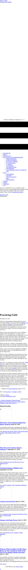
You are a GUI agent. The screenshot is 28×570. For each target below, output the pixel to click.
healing (10, 432)
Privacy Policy (19, 566)
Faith (4, 396)
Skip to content (3, 0)
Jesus (18, 462)
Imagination (9, 396)
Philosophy (24, 485)
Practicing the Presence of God (19, 514)
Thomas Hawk (8, 391)
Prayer (14, 396)
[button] (0, 569)
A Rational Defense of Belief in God (11, 468)
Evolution (9, 485)
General (7, 395)
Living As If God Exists (7, 501)
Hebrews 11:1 (24, 322)
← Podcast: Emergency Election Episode (10, 400)
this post (10, 324)
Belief (4, 485)
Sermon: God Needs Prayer (9, 520)
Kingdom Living (7, 514)
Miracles (14, 432)
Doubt (15, 431)
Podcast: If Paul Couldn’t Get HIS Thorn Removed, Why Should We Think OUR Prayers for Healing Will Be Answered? (13, 550)
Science (2, 486)
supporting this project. (17, 192)
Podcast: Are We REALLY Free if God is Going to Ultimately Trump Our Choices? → (12, 402)
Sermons (16, 532)
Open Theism (6, 532)
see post (14, 368)
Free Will (14, 462)
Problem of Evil (4, 463)
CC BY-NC (19, 391)
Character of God (7, 462)
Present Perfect (7, 515)
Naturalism (17, 485)
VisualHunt (14, 391)
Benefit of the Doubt (8, 431)
